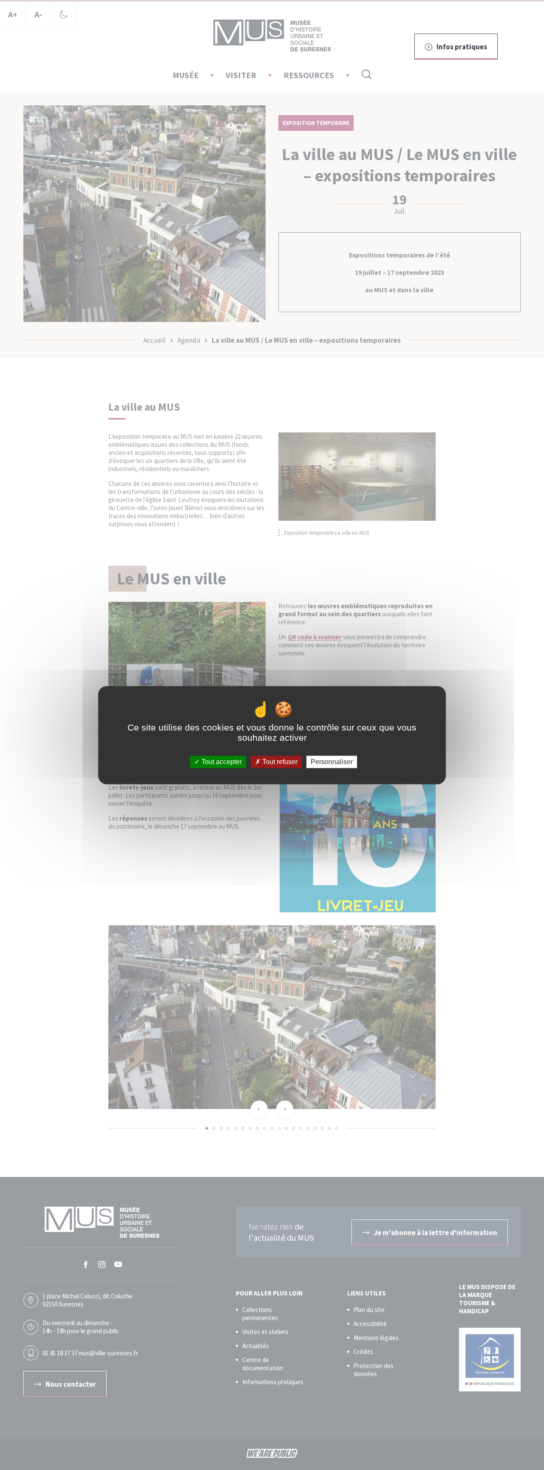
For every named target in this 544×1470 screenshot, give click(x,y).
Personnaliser (332, 761)
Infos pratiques (461, 46)
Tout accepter (221, 761)
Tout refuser (279, 761)
